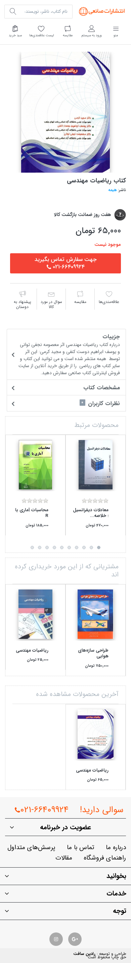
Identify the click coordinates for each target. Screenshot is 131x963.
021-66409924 (44, 810)
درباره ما (116, 847)
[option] (65, 112)
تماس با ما (80, 847)
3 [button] (84, 547)
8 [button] (47, 547)
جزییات (69, 354)
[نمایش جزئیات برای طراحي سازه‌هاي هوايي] (95, 614)
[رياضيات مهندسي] (65, 112)
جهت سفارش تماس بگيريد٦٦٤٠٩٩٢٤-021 (66, 263)
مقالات (63, 858)
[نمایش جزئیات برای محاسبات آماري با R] (35, 464)
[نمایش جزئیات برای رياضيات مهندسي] (35, 614)
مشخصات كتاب (101, 387)
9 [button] (39, 547)
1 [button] (98, 547)
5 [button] (69, 547)
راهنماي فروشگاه (105, 858)
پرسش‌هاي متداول (31, 847)
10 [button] (32, 547)
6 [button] (61, 547)
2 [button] (91, 547)
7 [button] (54, 547)
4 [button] (76, 547)
